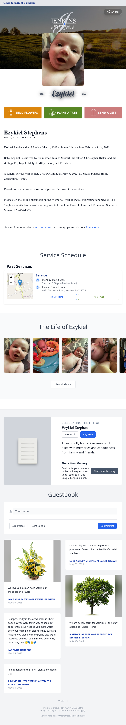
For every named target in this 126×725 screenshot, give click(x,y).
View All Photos (63, 384)
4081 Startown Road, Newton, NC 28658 (64, 290)
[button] (20, 282)
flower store (93, 227)
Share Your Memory (104, 471)
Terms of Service (72, 710)
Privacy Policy (54, 710)
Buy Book (88, 434)
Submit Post (107, 525)
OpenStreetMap (66, 715)
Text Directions (56, 296)
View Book (69, 434)
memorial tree (43, 227)
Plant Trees (99, 296)
